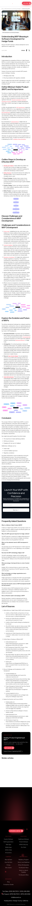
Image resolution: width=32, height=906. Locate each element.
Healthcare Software (23, 839)
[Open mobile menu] (3, 3)
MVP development (20, 107)
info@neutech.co (16, 897)
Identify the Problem (9, 165)
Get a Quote (8, 867)
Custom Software (8, 839)
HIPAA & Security (23, 844)
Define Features (7, 172)
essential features (15, 121)
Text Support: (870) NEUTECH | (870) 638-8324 (16, 894)
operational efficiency (20, 340)
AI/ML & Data (8, 850)
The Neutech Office (24, 875)
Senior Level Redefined (23, 862)
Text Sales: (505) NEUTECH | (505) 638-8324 (16, 891)
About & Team (8, 859)
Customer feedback (8, 245)
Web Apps (8, 844)
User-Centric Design (13, 356)
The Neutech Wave (23, 867)
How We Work (8, 862)
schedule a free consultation (19, 139)
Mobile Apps (8, 847)
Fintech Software (23, 842)
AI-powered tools (26, 336)
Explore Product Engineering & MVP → (13, 751)
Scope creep (6, 231)
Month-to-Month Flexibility (23, 871)
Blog (2, 8)
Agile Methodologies (9, 377)
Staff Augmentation (8, 842)
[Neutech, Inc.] (9, 3)
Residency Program (24, 859)
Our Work (23, 847)
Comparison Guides (8, 884)
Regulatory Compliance (9, 257)
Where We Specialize (23, 865)
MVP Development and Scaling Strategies (13, 8)
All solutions (8, 852)
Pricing (8, 865)
